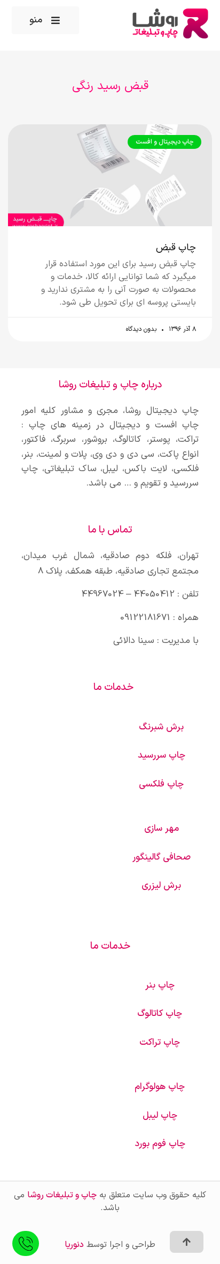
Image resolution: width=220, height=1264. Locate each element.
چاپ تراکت (159, 1043)
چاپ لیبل (160, 1116)
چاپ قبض (176, 248)
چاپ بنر (160, 985)
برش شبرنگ (161, 727)
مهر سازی (161, 829)
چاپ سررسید (161, 755)
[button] (45, 20)
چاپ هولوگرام (160, 1087)
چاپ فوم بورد (160, 1144)
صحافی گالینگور (161, 857)
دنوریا (74, 1244)
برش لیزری (161, 886)
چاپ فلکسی (161, 784)
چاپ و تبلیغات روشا (62, 1195)
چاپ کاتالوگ (159, 1014)
